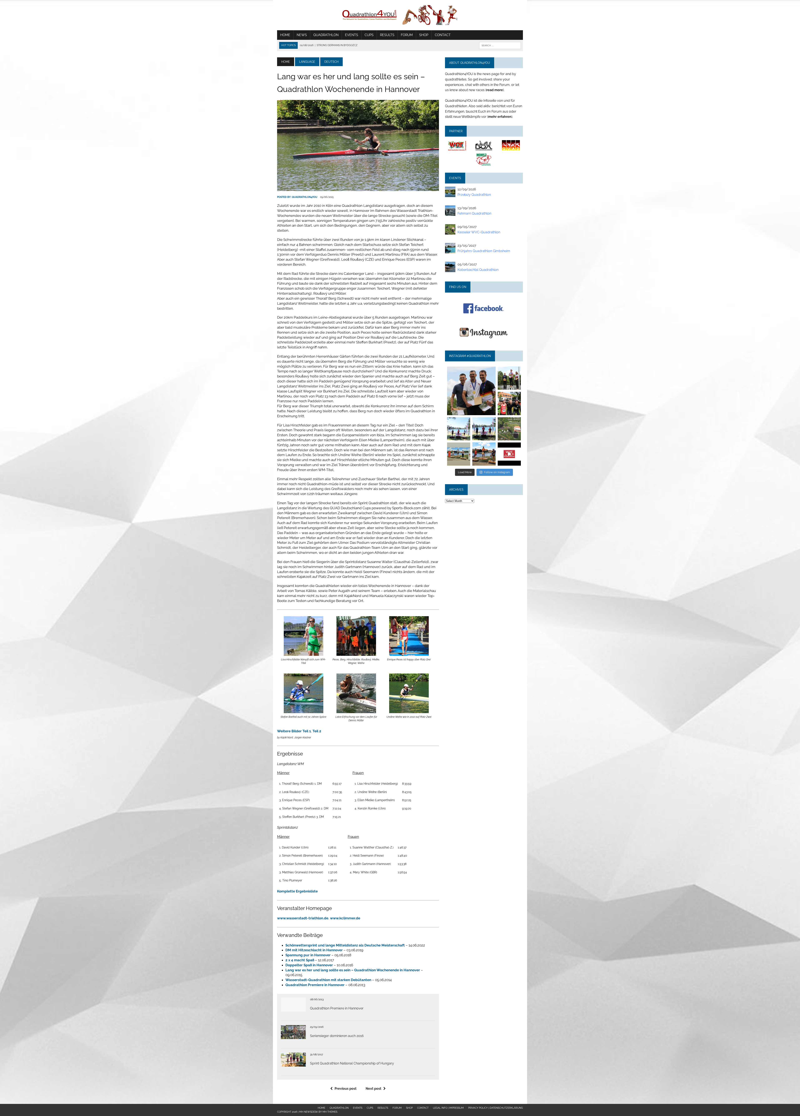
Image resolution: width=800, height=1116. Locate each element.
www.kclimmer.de (345, 918)
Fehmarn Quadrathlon (474, 213)
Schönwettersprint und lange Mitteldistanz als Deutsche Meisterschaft (345, 945)
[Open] (471, 391)
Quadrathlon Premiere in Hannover (315, 985)
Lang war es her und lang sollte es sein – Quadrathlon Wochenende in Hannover (352, 970)
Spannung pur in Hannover (308, 955)
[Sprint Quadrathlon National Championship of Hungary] (293, 1064)
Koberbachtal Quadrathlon (478, 270)
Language (307, 61)
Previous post (345, 1089)
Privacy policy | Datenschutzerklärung (495, 1107)
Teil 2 (316, 731)
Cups (369, 35)
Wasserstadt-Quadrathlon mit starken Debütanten (328, 980)
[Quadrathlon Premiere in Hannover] (293, 1009)
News (302, 35)
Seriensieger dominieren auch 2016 (337, 1036)
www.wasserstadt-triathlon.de (302, 918)
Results (387, 35)
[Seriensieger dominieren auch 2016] (293, 1036)
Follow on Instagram (497, 472)
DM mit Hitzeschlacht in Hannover (314, 950)
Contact (443, 35)
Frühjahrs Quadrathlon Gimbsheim (484, 251)
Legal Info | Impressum (448, 1107)
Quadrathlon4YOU (304, 197)
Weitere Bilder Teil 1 (294, 731)
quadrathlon (471, 369)
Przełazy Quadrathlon (474, 195)
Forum (407, 35)
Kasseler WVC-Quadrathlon (479, 232)
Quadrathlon (326, 35)
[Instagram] (493, 412)
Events (351, 35)
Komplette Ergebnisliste (297, 891)
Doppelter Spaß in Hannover (309, 965)
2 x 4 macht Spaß (299, 960)
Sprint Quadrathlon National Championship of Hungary (352, 1063)
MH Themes (329, 1111)
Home (285, 35)
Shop (423, 35)
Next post (373, 1089)
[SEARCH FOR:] (500, 45)
